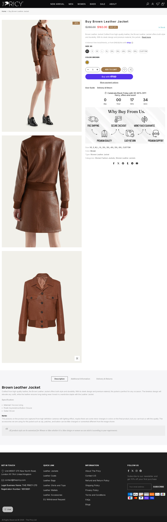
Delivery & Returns (104, 379)
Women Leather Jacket (99, 154)
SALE (102, 4)
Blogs (87, 504)
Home (4, 11)
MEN (71, 4)
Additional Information (80, 379)
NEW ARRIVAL (57, 4)
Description (60, 379)
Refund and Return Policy (97, 480)
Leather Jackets (50, 471)
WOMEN (82, 4)
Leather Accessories (52, 495)
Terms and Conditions (95, 495)
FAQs (87, 499)
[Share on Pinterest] (123, 163)
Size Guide (90, 88)
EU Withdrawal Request (54, 499)
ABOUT (113, 4)
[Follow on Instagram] (136, 470)
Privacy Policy (92, 490)
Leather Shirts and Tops (54, 485)
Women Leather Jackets (125, 158)
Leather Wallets (50, 490)
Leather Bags (49, 480)
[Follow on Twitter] (132, 470)
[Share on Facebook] (114, 163)
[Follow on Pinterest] (140, 470)
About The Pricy (93, 471)
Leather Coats (49, 475)
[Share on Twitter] (118, 163)
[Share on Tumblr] (128, 163)
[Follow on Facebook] (128, 470)
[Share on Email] (137, 163)
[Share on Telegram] (132, 163)
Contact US (90, 475)
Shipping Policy (92, 485)
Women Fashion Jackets (105, 158)
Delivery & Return (104, 88)
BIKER (93, 4)
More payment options (109, 82)
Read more (146, 37)
